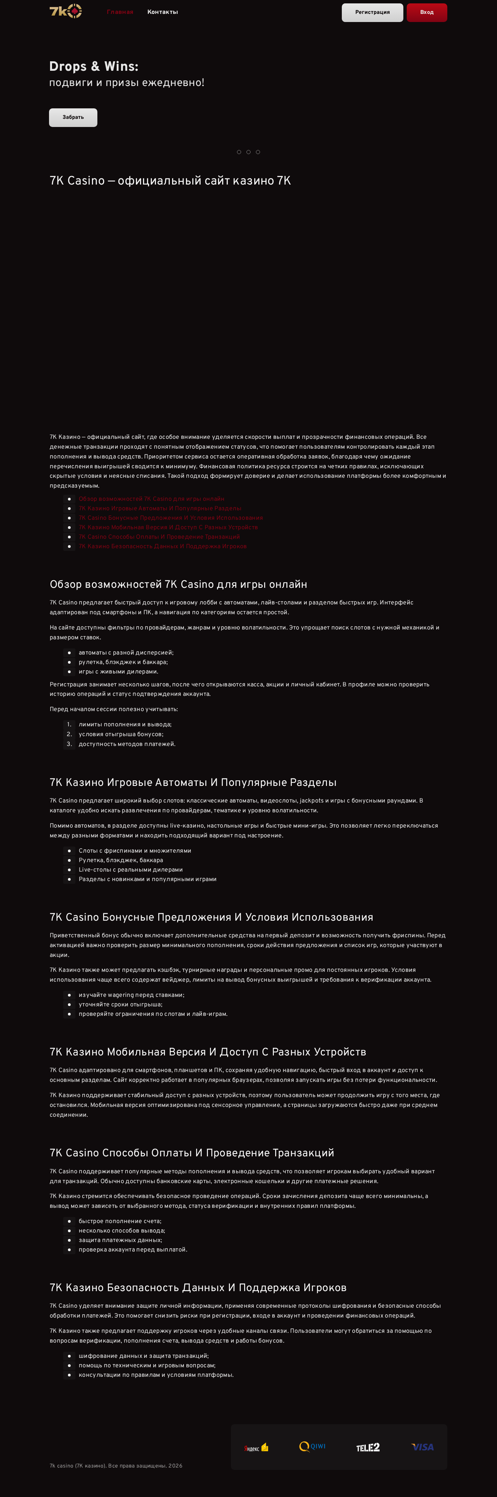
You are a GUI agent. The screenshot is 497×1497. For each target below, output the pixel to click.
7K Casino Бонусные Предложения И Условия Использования (171, 518)
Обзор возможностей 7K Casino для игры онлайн (152, 499)
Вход (427, 12)
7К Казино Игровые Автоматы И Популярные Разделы (160, 509)
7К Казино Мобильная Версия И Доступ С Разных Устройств (168, 528)
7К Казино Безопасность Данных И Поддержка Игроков (163, 547)
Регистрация (372, 12)
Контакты (163, 12)
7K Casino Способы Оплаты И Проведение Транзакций (159, 537)
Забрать (73, 117)
